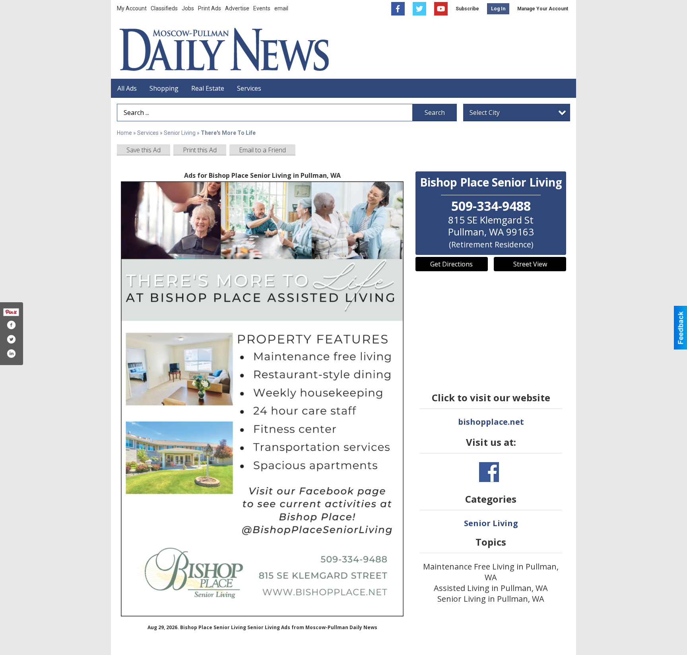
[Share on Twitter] (11, 339)
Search (435, 112)
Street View (530, 264)
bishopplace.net (491, 422)
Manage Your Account (542, 9)
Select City (485, 112)
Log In (498, 9)
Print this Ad (200, 150)
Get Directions (451, 264)
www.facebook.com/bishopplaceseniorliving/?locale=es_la (489, 472)
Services (249, 88)
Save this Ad (143, 150)
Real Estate (207, 88)
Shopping (164, 88)
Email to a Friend (262, 150)
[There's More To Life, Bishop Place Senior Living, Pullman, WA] (262, 398)
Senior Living (180, 133)
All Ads (127, 88)
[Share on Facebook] (11, 324)
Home (124, 133)
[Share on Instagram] (11, 353)
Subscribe (467, 9)
